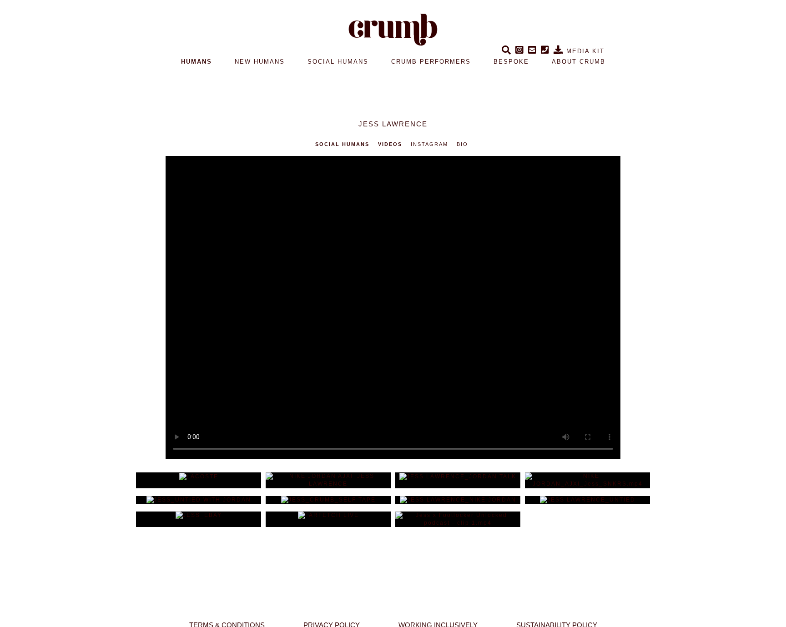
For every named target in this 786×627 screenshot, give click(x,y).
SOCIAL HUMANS (337, 61)
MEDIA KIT (584, 51)
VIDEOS (390, 144)
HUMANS (196, 61)
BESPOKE (511, 61)
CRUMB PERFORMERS (431, 61)
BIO (462, 144)
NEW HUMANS (260, 61)
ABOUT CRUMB (578, 61)
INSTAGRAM (429, 144)
